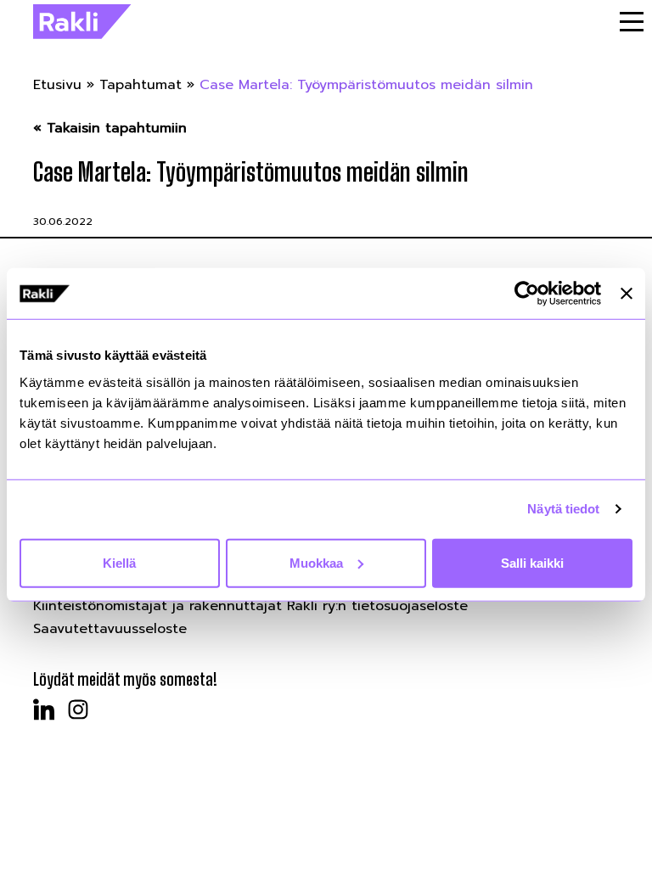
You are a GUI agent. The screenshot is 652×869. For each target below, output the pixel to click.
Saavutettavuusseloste (110, 629)
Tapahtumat (140, 85)
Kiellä (119, 562)
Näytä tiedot (563, 509)
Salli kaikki (532, 562)
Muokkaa (316, 562)
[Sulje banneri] (626, 294)
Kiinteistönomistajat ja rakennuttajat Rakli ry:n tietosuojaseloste (250, 606)
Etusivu (57, 85)
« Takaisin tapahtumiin (110, 128)
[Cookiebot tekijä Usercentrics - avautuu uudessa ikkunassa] (526, 293)
